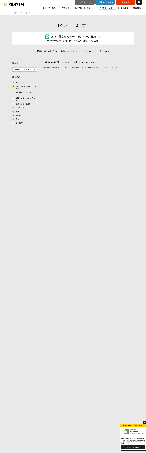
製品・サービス (49, 8)
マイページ (84, 2)
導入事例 (78, 8)
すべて (18, 83)
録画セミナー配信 (23, 104)
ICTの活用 (65, 8)
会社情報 (124, 8)
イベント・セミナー (107, 8)
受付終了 (19, 123)
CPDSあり (20, 108)
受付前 (18, 115)
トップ (14, 13)
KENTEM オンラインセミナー (26, 87)
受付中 (18, 119)
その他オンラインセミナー (25, 93)
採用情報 (137, 8)
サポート (90, 8)
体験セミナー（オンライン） (25, 99)
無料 (17, 112)
